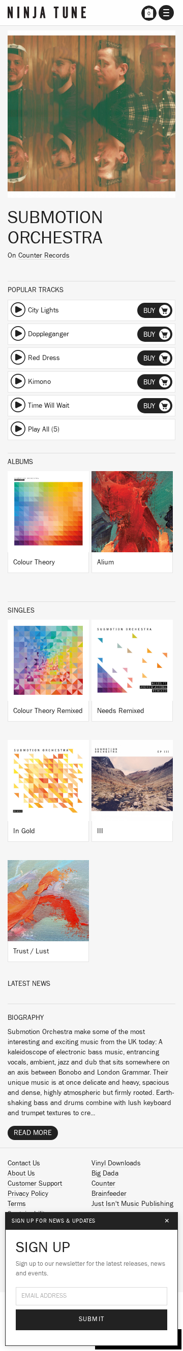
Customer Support (35, 1183)
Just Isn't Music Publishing (132, 1203)
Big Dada (105, 1173)
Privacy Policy (28, 1193)
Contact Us (24, 1163)
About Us (21, 1173)
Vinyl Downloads (116, 1163)
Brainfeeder (109, 1193)
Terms (17, 1203)
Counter (103, 1183)
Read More (33, 1132)
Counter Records (44, 255)
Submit (92, 1319)
